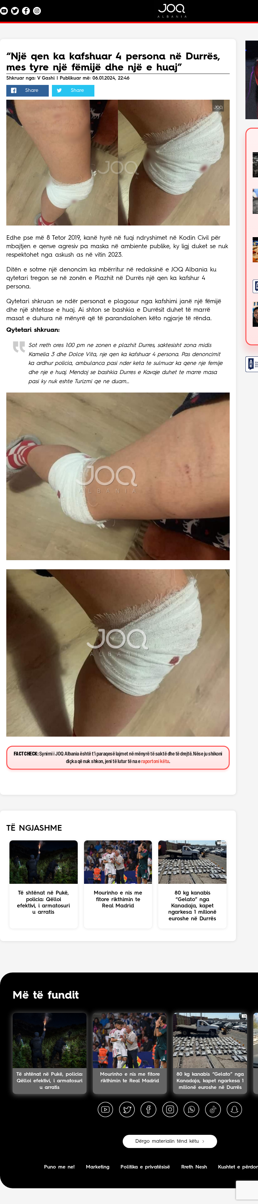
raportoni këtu (155, 761)
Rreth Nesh (194, 1167)
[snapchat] (234, 1109)
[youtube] (105, 1109)
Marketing (97, 1167)
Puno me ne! (59, 1167)
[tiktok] (213, 1109)
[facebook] (148, 1109)
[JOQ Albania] (176, 13)
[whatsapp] (191, 1109)
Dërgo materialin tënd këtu (167, 1141)
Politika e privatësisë (145, 1167)
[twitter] (126, 1109)
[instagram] (170, 1109)
